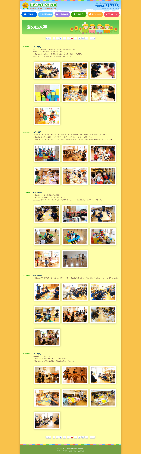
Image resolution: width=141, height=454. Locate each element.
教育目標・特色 (45, 14)
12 (64, 38)
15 (75, 38)
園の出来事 (95, 14)
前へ (49, 38)
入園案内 (78, 14)
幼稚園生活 (62, 14)
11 (61, 38)
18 (87, 38)
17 (83, 38)
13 (68, 38)
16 (79, 38)
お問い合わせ (112, 14)
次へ (92, 38)
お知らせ (29, 14)
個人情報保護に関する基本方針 (75, 448)
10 (57, 38)
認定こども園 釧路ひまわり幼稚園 (39, 5)
